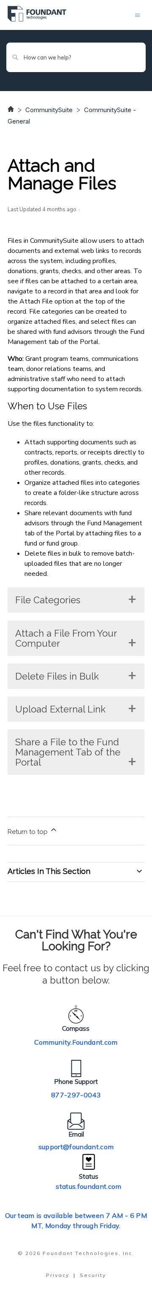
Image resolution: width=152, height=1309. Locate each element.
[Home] (37, 19)
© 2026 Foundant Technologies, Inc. (76, 1253)
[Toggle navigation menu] (137, 15)
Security (93, 1275)
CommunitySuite (49, 110)
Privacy (57, 1275)
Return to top (28, 832)
